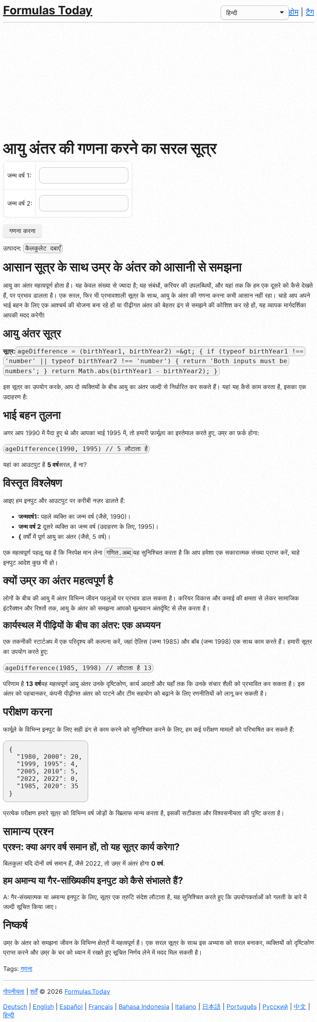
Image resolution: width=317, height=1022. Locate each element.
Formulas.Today (87, 991)
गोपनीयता (13, 991)
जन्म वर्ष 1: (19, 175)
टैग (310, 12)
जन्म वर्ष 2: (19, 203)
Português (242, 1006)
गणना (26, 968)
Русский (275, 1006)
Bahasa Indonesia (144, 1006)
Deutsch (15, 1006)
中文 (300, 1006)
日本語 (211, 1006)
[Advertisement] (158, 80)
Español (71, 1006)
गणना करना (22, 231)
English (43, 1006)
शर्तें (33, 991)
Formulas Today (47, 10)
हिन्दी (8, 1015)
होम (293, 12)
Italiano (185, 1006)
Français (101, 1006)
